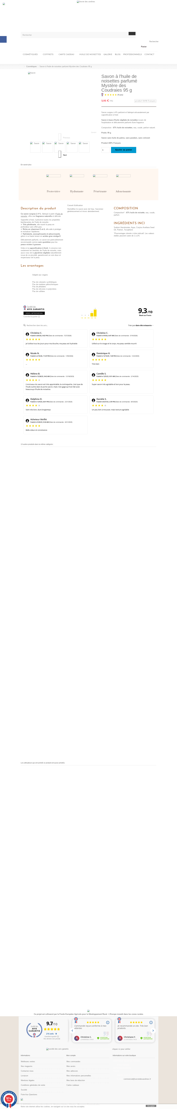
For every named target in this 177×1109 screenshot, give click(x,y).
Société (24, 1090)
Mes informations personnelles (79, 1076)
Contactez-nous (27, 1071)
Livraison (24, 1076)
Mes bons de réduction (76, 1080)
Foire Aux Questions (29, 1094)
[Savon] (35, 147)
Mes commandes (73, 1061)
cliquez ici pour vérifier (121, 1049)
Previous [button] (59, 136)
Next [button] (59, 154)
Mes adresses (72, 1071)
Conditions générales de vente (33, 1085)
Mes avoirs (71, 1066)
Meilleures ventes (28, 1061)
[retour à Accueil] (21, 66)
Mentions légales (27, 1080)
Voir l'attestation (34, 313)
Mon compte (71, 1055)
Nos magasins (26, 1066)
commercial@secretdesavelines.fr (137, 1079)
